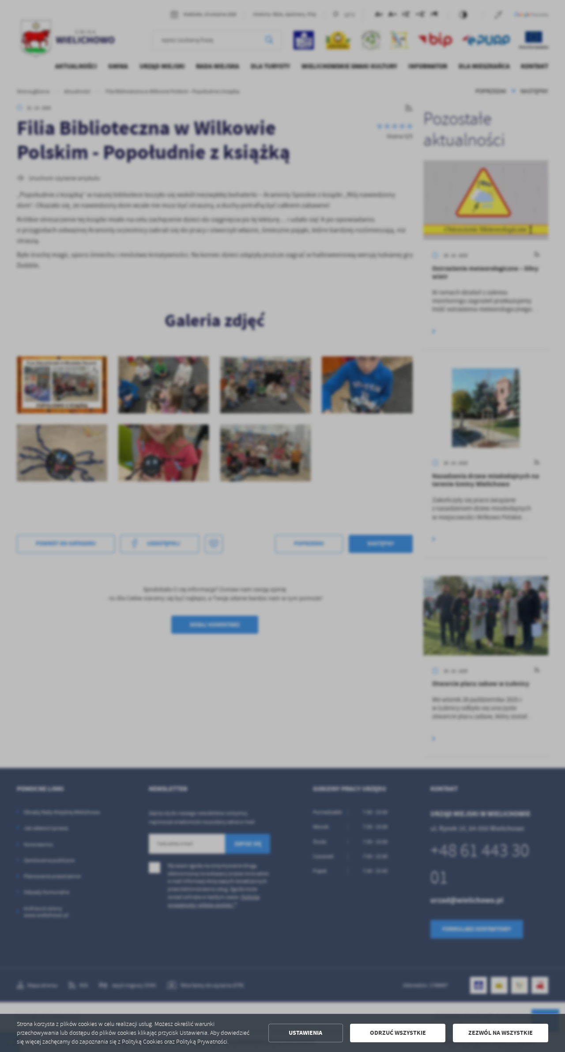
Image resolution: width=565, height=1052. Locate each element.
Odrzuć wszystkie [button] (398, 1033)
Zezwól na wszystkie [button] (500, 1033)
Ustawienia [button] (305, 1033)
